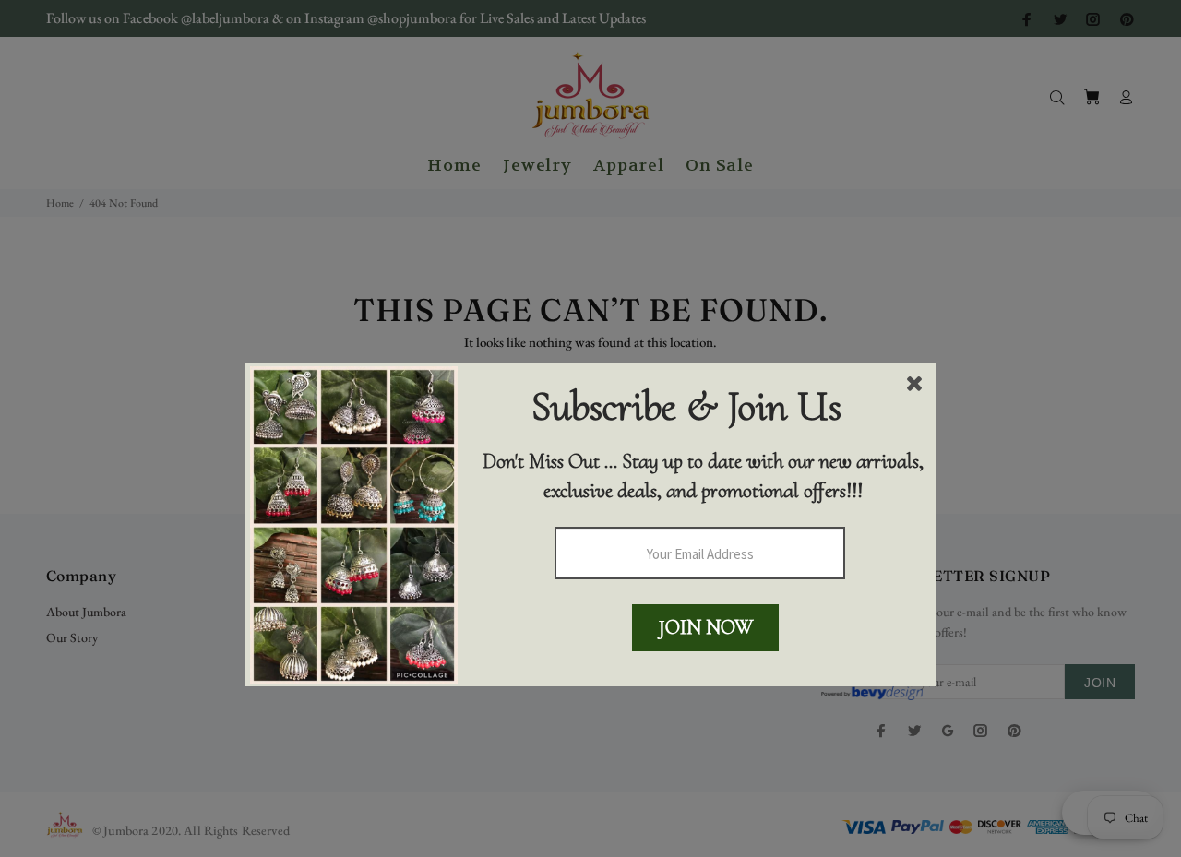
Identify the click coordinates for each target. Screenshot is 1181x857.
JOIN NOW (706, 627)
